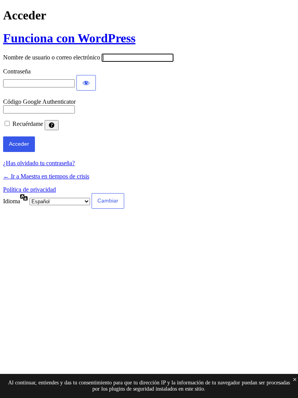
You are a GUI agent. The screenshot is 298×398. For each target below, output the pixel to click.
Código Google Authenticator (39, 101)
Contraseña (17, 71)
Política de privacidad (29, 189)
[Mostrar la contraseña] (86, 83)
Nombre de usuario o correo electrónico (51, 57)
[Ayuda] (52, 125)
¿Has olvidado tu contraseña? (39, 163)
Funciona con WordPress (69, 38)
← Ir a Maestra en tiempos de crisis (46, 176)
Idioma (11, 201)
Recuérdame (27, 123)
